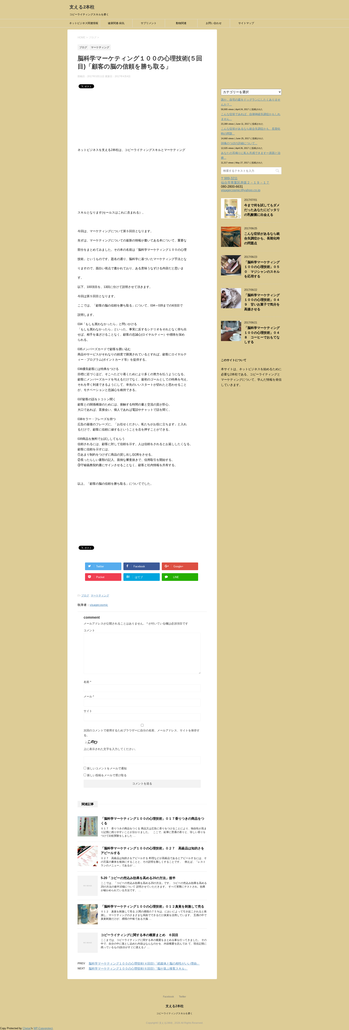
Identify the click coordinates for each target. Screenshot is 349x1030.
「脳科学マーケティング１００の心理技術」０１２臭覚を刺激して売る (152, 906)
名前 (87, 682)
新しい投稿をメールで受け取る (107, 775)
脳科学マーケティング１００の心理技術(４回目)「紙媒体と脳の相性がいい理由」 (144, 963)
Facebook (168, 996)
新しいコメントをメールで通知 (107, 768)
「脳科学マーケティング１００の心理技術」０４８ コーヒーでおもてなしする (262, 335)
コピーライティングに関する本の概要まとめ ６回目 (139, 935)
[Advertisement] (142, 119)
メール (89, 696)
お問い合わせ (214, 23)
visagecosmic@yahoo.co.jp (240, 190)
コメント (89, 630)
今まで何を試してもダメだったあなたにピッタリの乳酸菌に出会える (262, 209)
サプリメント (149, 23)
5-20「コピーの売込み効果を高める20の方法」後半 (138, 878)
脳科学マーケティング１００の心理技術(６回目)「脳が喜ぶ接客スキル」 (138, 968)
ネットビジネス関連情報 (83, 23)
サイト (88, 711)
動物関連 (181, 23)
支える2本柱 (82, 6)
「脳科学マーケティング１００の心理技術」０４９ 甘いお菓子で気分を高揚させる (262, 302)
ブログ (85, 595)
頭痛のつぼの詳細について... (239, 143)
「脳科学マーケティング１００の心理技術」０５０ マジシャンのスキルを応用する (262, 269)
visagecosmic (99, 605)
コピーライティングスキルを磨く (174, 1013)
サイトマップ (246, 23)
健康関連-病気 (116, 23)
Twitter (182, 996)
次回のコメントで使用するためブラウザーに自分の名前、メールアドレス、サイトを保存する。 (142, 733)
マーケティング (100, 595)
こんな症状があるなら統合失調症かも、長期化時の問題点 (262, 238)
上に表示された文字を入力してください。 (110, 749)
